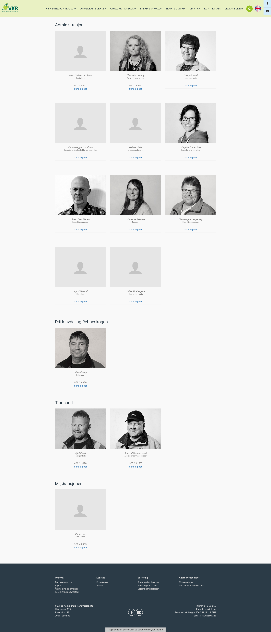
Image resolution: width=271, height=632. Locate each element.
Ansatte (100, 585)
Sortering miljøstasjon (148, 589)
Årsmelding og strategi (66, 589)
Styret (58, 585)
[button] (249, 9)
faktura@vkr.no (209, 615)
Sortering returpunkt (147, 585)
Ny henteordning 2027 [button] (60, 8)
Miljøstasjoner (186, 582)
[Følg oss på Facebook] (267, 3)
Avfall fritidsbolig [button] (122, 8)
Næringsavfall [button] (150, 8)
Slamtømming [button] (175, 8)
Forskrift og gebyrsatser (67, 592)
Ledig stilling (234, 8)
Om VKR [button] (194, 8)
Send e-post (80, 88)
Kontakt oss (212, 8)
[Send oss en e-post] (267, 11)
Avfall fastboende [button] (92, 8)
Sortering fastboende (148, 582)
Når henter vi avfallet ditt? (191, 585)
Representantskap (64, 582)
